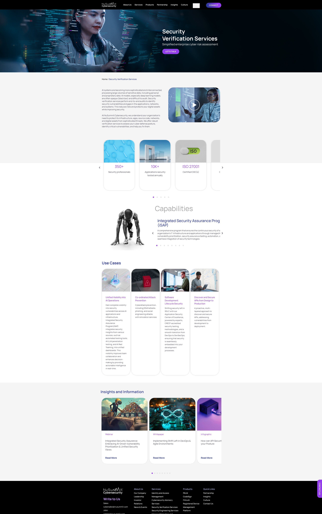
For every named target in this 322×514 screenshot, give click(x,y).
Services (139, 4)
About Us (127, 4)
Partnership (162, 4)
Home (104, 79)
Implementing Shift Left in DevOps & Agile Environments (172, 442)
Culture (184, 4)
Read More (111, 457)
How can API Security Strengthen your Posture (218, 442)
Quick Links (209, 489)
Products (150, 4)
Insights (174, 4)
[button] (213, 5)
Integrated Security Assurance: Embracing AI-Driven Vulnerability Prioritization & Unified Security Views (122, 445)
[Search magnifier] (197, 5)
